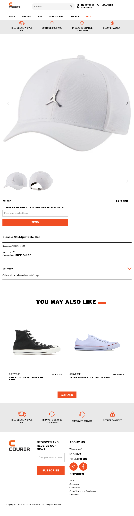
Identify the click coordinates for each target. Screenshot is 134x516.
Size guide (74, 484)
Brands (74, 16)
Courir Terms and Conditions (82, 491)
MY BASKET (86, 8)
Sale (88, 16)
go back (67, 395)
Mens (12, 16)
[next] (126, 103)
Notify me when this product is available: (35, 207)
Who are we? (75, 449)
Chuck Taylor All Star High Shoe (37, 342)
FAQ (71, 480)
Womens (26, 16)
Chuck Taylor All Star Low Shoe (97, 342)
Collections (56, 16)
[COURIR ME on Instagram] (73, 466)
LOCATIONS (107, 5)
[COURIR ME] (18, 5)
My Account (75, 454)
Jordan (6, 200)
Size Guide (23, 255)
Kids (40, 16)
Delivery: (8, 268)
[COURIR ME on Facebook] (83, 466)
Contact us (74, 487)
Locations (74, 494)
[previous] (7, 103)
